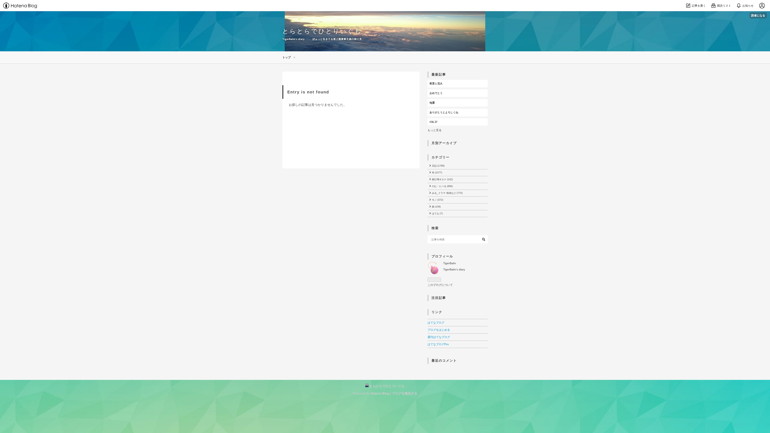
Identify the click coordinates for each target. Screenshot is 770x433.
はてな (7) (437, 213)
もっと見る (435, 130)
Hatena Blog (380, 393)
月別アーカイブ (444, 143)
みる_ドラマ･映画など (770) (447, 193)
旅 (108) (436, 206)
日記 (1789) (438, 165)
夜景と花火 (436, 83)
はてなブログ (436, 322)
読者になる (758, 15)
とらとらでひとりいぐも (322, 31)
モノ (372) (437, 199)
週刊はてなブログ (439, 337)
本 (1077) (436, 172)
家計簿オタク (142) (442, 179)
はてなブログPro (438, 344)
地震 (432, 102)
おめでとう (436, 93)
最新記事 (439, 74)
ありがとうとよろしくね (444, 112)
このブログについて (440, 284)
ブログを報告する (404, 393)
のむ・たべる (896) (442, 186)
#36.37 (433, 121)
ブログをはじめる (439, 329)
